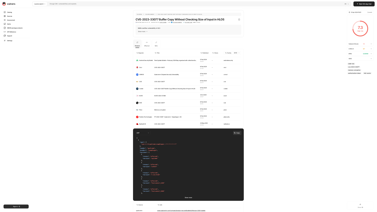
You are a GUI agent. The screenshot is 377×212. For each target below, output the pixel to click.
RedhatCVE (142, 124)
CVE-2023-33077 (159, 67)
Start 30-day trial (365, 4)
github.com (188, 22)
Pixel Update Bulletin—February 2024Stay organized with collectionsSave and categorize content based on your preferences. (190, 60)
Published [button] (205, 53)
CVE (140, 81)
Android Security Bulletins (145, 60)
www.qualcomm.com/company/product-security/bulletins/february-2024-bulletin (181, 210)
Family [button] (229, 53)
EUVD (141, 95)
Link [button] (161, 205)
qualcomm (163, 22)
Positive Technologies (145, 117)
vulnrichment (177, 22)
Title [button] (158, 53)
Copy (238, 133)
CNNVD (141, 74)
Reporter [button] (141, 53)
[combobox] (189, 3)
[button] (360, 12)
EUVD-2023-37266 (160, 95)
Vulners (139, 14)
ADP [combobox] (138, 133)
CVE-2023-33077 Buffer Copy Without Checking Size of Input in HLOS (174, 88)
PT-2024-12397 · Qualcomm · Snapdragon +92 (167, 117)
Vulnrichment (150, 14)
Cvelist (141, 88)
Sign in (15, 206)
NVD (140, 103)
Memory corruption (160, 110)
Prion (140, 110)
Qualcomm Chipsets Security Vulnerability (166, 74)
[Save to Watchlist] (239, 19)
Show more (141, 31)
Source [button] (140, 205)
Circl (140, 67)
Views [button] (216, 53)
